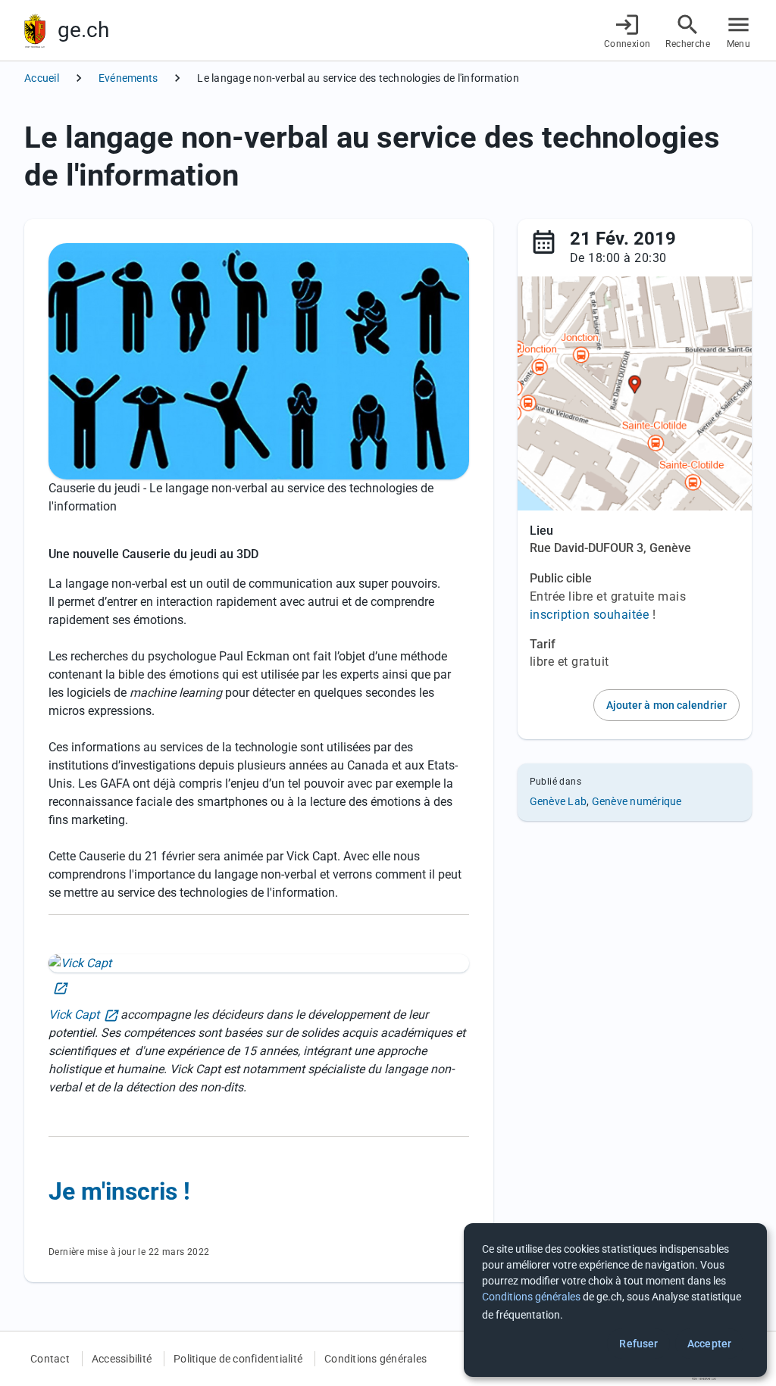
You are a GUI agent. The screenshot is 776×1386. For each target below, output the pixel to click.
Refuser (638, 1344)
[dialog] (615, 1300)
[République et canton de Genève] (34, 31)
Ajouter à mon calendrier (666, 705)
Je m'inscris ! (119, 1191)
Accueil (41, 78)
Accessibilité (122, 1359)
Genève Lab (558, 801)
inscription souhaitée (589, 614)
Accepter (709, 1344)
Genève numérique (637, 801)
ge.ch (83, 29)
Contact (50, 1359)
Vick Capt (73, 1014)
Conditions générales (375, 1359)
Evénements (128, 78)
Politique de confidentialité (238, 1359)
